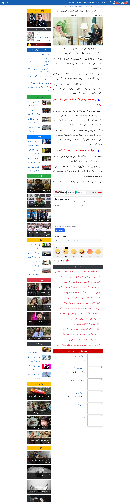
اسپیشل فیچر (97, 2)
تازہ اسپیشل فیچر (38, 11)
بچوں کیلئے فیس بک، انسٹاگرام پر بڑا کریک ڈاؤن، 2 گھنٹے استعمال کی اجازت (34, 369)
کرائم (37, 448)
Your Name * (57, 205)
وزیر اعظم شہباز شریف (90, 7)
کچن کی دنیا (83, 417)
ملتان (38, 40)
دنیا (38, 137)
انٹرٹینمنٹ (37, 280)
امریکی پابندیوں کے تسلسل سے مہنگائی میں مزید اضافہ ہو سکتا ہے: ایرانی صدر (34, 170)
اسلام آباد (47, 37)
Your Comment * (58, 213)
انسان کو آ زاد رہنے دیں (80, 356)
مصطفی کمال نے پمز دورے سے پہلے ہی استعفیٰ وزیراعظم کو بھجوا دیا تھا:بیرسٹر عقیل (38, 70)
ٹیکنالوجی (38, 344)
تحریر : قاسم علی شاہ (82, 408)
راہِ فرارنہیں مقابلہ (81, 405)
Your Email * (81, 205)
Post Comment (59, 230)
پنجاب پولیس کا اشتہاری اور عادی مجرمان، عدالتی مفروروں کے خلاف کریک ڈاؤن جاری (34, 114)
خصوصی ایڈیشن (104, 2)
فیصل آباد (37, 34)
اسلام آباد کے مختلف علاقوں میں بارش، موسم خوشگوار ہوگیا (34, 131)
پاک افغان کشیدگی (73, 7)
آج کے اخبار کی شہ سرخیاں (37, 50)
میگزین (109, 2)
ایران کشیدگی (81, 7)
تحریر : (84, 384)
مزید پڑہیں (76, 267)
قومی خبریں (38, 97)
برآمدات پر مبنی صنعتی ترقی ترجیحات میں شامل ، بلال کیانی (38, 88)
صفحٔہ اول (64, 2)
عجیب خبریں (38, 384)
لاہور (48, 34)
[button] (29, 20)
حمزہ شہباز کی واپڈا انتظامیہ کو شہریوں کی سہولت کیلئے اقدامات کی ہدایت (34, 265)
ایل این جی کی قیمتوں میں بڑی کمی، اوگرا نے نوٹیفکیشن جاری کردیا (34, 257)
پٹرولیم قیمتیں (65, 7)
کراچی (48, 40)
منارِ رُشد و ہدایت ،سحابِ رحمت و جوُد (77, 381)
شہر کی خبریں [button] (89, 2)
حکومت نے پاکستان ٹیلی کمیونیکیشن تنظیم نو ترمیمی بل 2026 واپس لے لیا (34, 361)
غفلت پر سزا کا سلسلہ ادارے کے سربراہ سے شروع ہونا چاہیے (38, 56)
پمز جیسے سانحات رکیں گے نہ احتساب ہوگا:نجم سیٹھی (39, 83)
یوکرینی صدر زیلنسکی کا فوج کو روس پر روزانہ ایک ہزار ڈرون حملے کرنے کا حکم (34, 153)
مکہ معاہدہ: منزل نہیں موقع (79, 368)
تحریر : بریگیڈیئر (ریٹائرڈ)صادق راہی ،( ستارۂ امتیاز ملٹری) (75, 372)
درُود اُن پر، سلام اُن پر (80, 393)
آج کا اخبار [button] (74, 2)
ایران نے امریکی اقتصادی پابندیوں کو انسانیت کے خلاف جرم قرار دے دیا (34, 145)
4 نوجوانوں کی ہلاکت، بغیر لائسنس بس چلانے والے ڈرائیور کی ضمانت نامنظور (34, 105)
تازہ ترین (69, 2)
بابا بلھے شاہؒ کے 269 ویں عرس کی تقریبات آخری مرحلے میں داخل (34, 122)
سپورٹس (38, 176)
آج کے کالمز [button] (81, 2)
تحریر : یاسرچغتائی (82, 360)
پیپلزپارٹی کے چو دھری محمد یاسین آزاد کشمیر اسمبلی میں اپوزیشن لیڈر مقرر (38, 63)
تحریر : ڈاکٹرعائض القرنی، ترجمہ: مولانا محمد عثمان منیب (76, 396)
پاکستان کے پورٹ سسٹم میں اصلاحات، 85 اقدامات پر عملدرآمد (34, 274)
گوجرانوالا (37, 37)
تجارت (37, 240)
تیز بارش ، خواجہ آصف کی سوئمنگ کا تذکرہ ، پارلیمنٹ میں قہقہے (38, 77)
